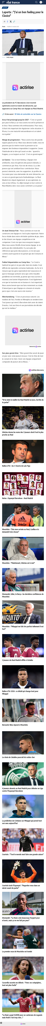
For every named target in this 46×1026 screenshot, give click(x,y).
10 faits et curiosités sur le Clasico (28, 114)
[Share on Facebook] (7, 21)
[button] (4, 2)
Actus (5, 7)
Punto (3, 26)
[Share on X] (10, 21)
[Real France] (14, 2)
